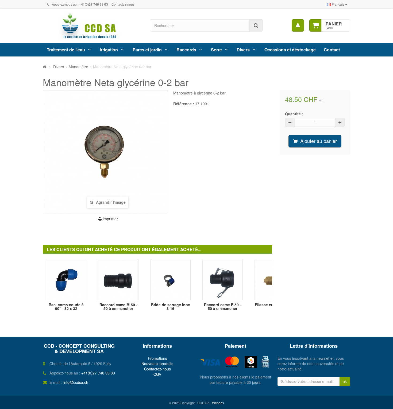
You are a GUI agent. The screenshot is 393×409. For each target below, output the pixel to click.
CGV (157, 374)
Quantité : (294, 113)
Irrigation (109, 50)
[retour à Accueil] (44, 66)
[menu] (298, 25)
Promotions (157, 358)
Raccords (186, 50)
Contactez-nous (122, 4)
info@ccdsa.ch (75, 382)
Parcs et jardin (147, 50)
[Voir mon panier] (315, 25)
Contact (332, 50)
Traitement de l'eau (66, 50)
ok (345, 381)
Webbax (218, 402)
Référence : (183, 103)
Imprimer (110, 219)
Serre (216, 50)
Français (338, 4)
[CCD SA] (92, 26)
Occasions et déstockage (290, 50)
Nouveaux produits (157, 363)
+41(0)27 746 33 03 (98, 373)
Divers (243, 50)
